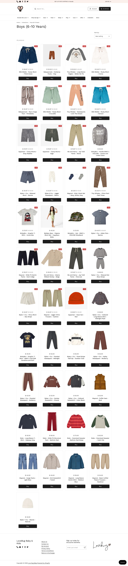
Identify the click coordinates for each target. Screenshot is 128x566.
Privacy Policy (45, 548)
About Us (44, 541)
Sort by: (96, 32)
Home (18, 22)
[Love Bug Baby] (20, 9)
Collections (25, 22)
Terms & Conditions (47, 550)
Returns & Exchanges (48, 553)
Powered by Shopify (43, 563)
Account (94, 8)
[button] (105, 9)
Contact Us (44, 544)
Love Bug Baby (32, 563)
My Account (45, 546)
